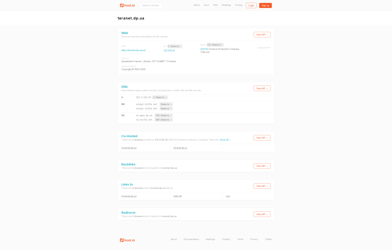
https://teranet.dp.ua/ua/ (133, 50)
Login (251, 5)
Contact (226, 239)
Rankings (226, 5)
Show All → (225, 139)
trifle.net (178, 196)
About (197, 5)
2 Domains (174, 46)
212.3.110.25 (169, 50)
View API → (262, 34)
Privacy (254, 239)
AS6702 (204, 49)
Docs (206, 5)
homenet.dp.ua (128, 148)
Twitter (268, 239)
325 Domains (215, 44)
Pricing (238, 5)
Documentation (191, 239)
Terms (240, 239)
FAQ (215, 5)
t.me (228, 196)
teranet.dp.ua (180, 148)
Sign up (265, 5)
